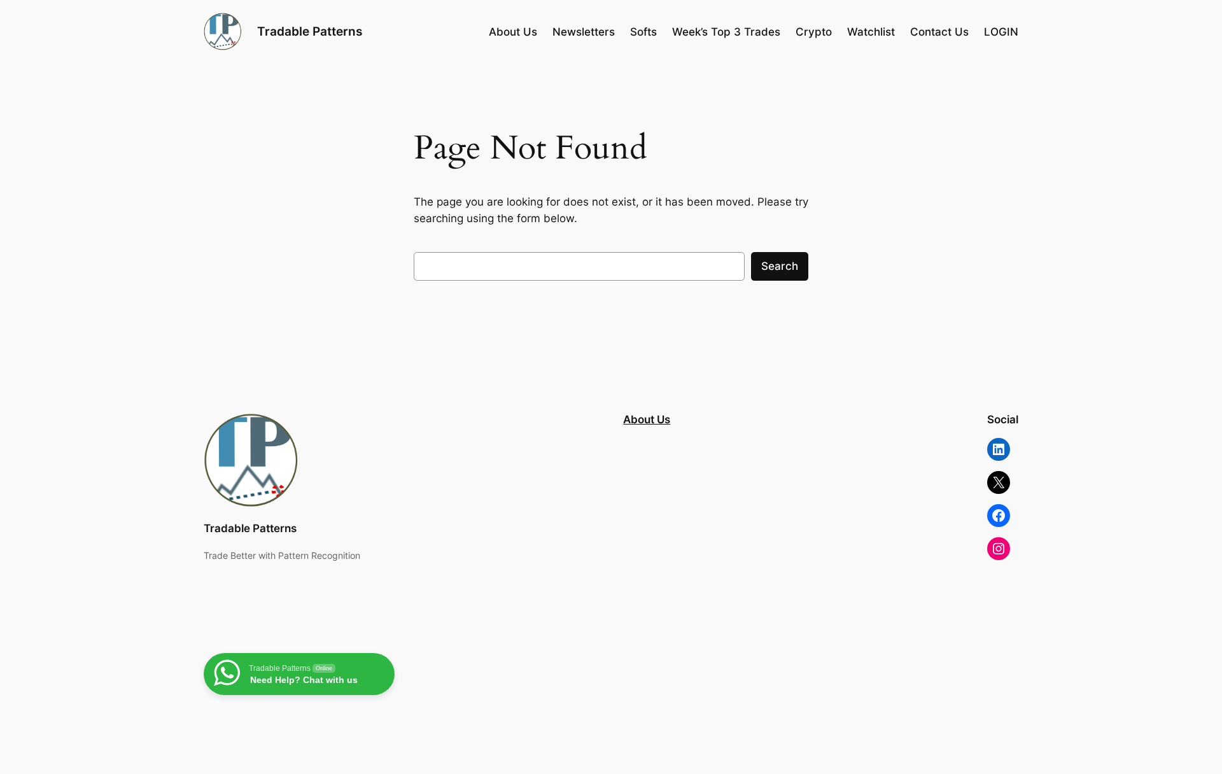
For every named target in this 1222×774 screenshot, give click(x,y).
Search (779, 266)
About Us (646, 419)
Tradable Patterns (309, 31)
